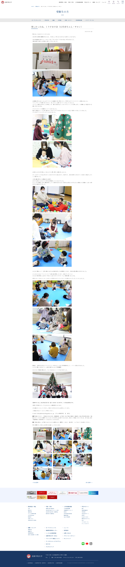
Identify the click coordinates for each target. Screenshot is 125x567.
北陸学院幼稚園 (59, 562)
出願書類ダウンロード (68, 510)
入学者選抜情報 (79, 2)
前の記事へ (89, 482)
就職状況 (30, 531)
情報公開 (30, 511)
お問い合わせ (67, 533)
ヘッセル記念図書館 (51, 533)
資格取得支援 (30, 533)
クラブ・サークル (90, 20)
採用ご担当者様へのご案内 (33, 534)
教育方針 (30, 510)
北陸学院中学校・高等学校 (40, 562)
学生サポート (87, 2)
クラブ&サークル (85, 522)
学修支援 (83, 511)
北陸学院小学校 (51, 562)
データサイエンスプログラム (53, 541)
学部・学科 (71, 2)
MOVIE (48, 544)
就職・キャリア (96, 2)
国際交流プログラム (86, 518)
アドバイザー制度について (53, 538)
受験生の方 (37, 6)
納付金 (65, 511)
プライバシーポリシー (69, 536)
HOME (32, 6)
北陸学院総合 (30, 562)
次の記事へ (36, 482)
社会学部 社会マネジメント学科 (52, 510)
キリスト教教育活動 (32, 513)
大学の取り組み (31, 515)
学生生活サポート (85, 513)
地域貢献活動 (79, 20)
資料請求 (66, 530)
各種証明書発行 (85, 510)
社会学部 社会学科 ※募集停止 (52, 511)
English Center (85, 516)
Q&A (83, 520)
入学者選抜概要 (67, 508)
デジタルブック (50, 547)
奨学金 (83, 515)
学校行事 (47, 20)
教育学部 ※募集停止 (50, 513)
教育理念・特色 (63, 2)
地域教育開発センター (51, 530)
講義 (54, 20)
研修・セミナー (68, 20)
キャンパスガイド (85, 523)
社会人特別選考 (67, 516)
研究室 (59, 20)
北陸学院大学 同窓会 (32, 520)
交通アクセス (30, 518)
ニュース (104, 2)
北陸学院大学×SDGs (51, 536)
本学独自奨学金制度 (68, 513)
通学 (83, 508)
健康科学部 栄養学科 (50, 508)
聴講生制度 (66, 515)
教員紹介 (30, 516)
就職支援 (30, 529)
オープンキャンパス (36, 20)
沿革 (29, 508)
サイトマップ (67, 538)
